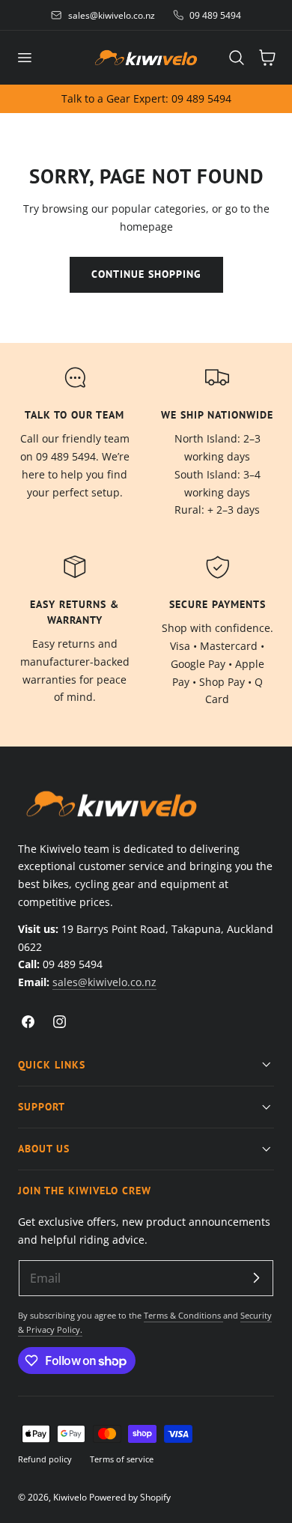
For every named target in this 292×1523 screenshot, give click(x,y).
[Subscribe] (256, 1277)
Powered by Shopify (130, 1497)
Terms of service (121, 1459)
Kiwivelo (70, 1497)
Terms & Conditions (183, 1315)
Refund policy (45, 1459)
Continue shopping (146, 274)
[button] (23, 57)
